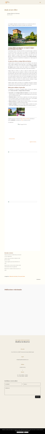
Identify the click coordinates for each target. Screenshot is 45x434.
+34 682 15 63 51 (23, 367)
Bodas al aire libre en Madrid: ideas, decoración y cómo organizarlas (20, 296)
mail (22, 120)
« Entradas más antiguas (9, 330)
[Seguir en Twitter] (11, 196)
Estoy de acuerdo (20, 432)
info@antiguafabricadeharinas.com (22, 359)
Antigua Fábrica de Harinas (25, 118)
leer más (7, 300)
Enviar (38, 396)
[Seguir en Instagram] (13, 196)
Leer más (26, 432)
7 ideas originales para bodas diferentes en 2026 (16, 320)
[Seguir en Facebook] (9, 196)
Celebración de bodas (13, 276)
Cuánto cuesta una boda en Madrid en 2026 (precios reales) (18, 308)
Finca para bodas (21, 276)
